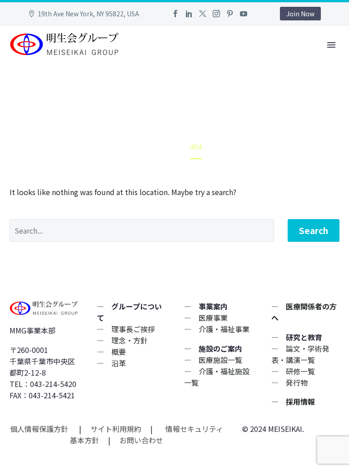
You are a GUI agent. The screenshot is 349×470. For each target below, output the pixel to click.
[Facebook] (175, 13)
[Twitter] (202, 13)
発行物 (297, 382)
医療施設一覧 (220, 359)
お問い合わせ (141, 440)
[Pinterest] (230, 13)
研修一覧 (300, 371)
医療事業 (213, 317)
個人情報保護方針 (40, 428)
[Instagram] (216, 13)
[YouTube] (243, 13)
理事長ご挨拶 (133, 328)
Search (313, 230)
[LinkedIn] (189, 13)
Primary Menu (331, 45)
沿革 (118, 362)
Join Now (300, 13)
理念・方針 (129, 340)
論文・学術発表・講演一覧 (300, 354)
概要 (118, 351)
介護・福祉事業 (224, 328)
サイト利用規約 (115, 428)
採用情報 (300, 401)
